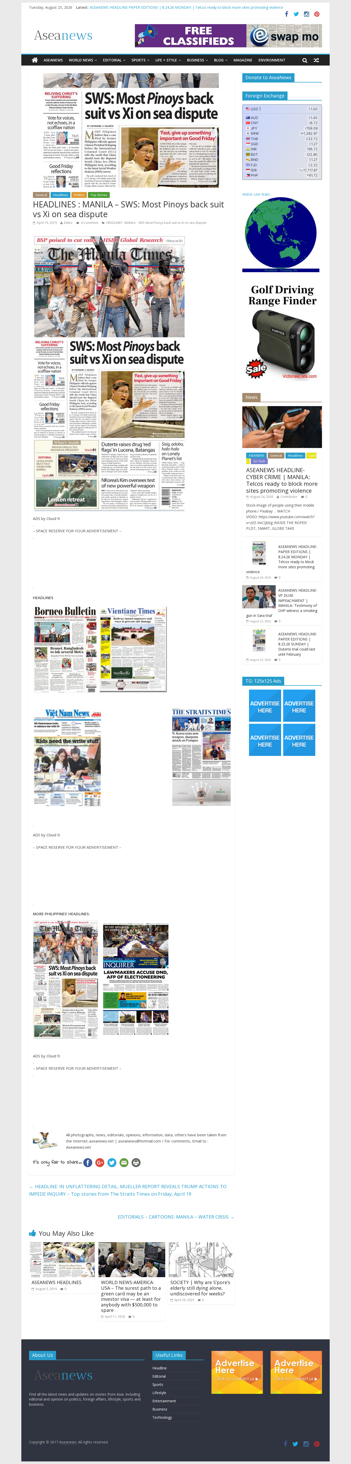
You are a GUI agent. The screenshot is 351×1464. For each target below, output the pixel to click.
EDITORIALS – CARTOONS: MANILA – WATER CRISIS (176, 1217)
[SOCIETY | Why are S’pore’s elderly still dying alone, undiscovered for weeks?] (201, 1245)
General (41, 195)
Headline (159, 1368)
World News (81, 60)
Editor (68, 223)
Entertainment (164, 1400)
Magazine (243, 60)
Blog (219, 60)
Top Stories (98, 195)
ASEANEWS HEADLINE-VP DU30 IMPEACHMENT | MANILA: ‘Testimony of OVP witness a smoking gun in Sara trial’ (281, 603)
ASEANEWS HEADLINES (56, 1282)
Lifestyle (159, 1392)
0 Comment (89, 223)
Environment (271, 60)
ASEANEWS (53, 60)
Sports (138, 60)
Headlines (60, 195)
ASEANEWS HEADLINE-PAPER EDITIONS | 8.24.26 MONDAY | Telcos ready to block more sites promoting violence (281, 559)
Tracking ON (288, 270)
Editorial (112, 60)
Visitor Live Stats (256, 194)
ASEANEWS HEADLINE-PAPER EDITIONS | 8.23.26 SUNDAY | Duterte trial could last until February (297, 644)
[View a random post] (316, 60)
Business (195, 60)
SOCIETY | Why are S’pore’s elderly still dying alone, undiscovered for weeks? (200, 1287)
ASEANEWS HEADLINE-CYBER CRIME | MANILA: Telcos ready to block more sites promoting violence (175, 7)
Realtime (271, 270)
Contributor (289, 497)
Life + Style (166, 60)
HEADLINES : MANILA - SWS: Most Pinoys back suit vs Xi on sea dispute (156, 223)
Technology (162, 1417)
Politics (79, 195)
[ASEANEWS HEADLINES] (62, 1245)
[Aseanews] (35, 60)
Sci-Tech (259, 461)
